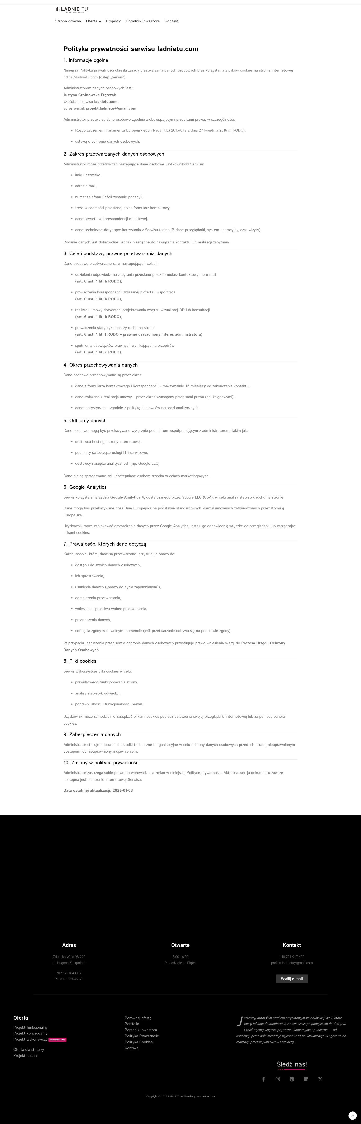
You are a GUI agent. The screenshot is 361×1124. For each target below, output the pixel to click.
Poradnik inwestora (143, 21)
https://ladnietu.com (81, 77)
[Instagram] (277, 1079)
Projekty (113, 21)
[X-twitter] (320, 1079)
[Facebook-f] (263, 1079)
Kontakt (172, 21)
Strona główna (68, 21)
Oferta (91, 21)
